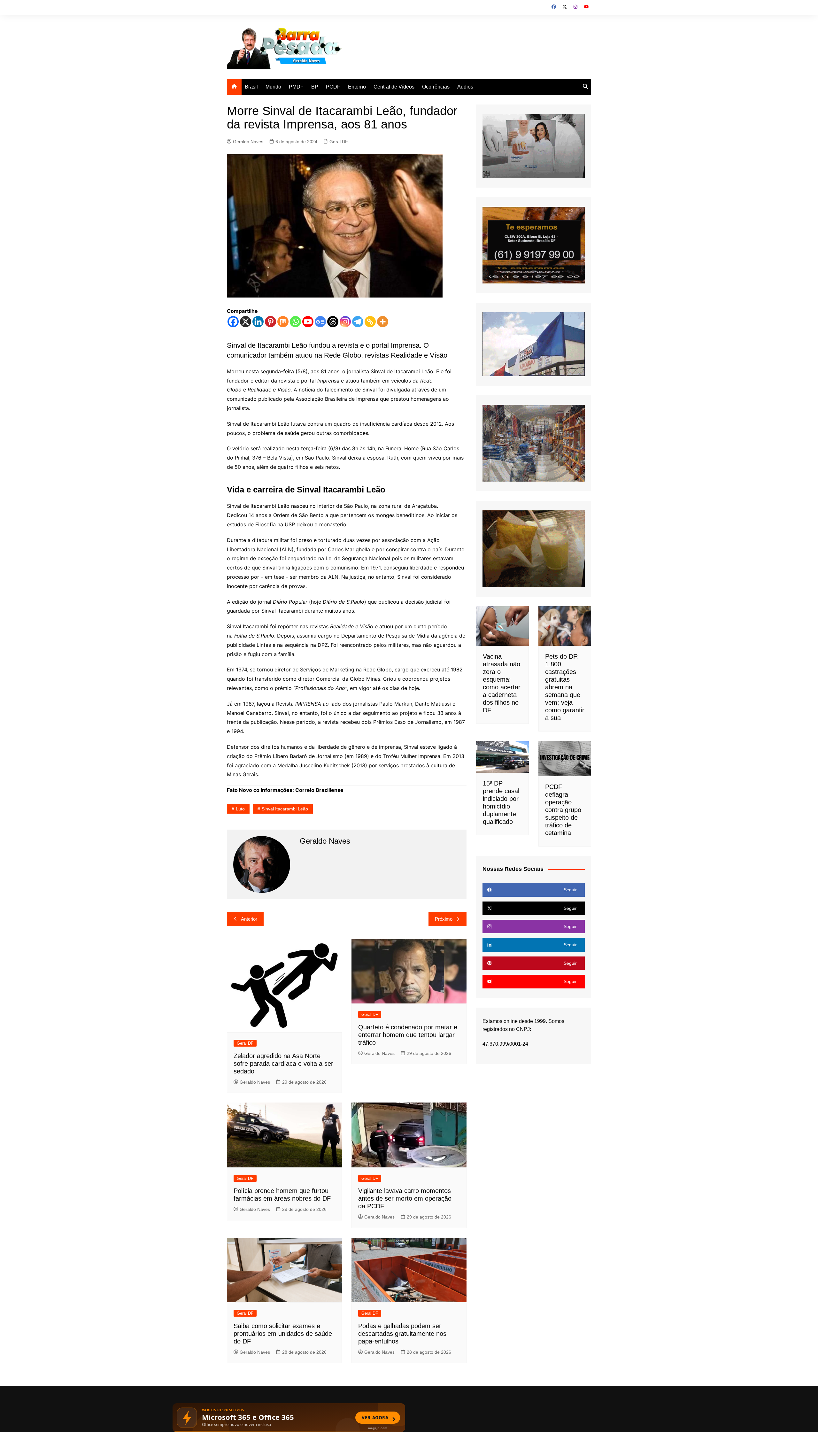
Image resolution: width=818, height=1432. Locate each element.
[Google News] (320, 321)
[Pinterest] (270, 321)
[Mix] (283, 321)
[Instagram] (345, 321)
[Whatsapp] (295, 321)
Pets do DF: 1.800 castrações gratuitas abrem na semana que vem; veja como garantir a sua (564, 687)
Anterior (249, 919)
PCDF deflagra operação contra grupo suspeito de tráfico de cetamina (563, 809)
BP (314, 86)
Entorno (357, 86)
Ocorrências (436, 86)
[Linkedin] (258, 321)
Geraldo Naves (248, 141)
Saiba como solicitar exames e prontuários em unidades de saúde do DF (283, 1333)
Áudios (465, 86)
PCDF (333, 86)
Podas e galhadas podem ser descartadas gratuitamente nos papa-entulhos (402, 1333)
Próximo (443, 919)
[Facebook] (233, 321)
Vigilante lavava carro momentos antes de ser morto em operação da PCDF (404, 1198)
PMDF (296, 86)
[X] (245, 321)
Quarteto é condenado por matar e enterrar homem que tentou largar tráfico (407, 1035)
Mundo (273, 86)
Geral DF (338, 141)
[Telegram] (357, 321)
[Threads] (332, 321)
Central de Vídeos (394, 86)
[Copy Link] (370, 321)
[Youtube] (307, 321)
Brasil (251, 86)
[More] (382, 321)
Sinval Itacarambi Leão (285, 808)
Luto (240, 808)
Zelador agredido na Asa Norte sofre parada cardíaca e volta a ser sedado (283, 1063)
